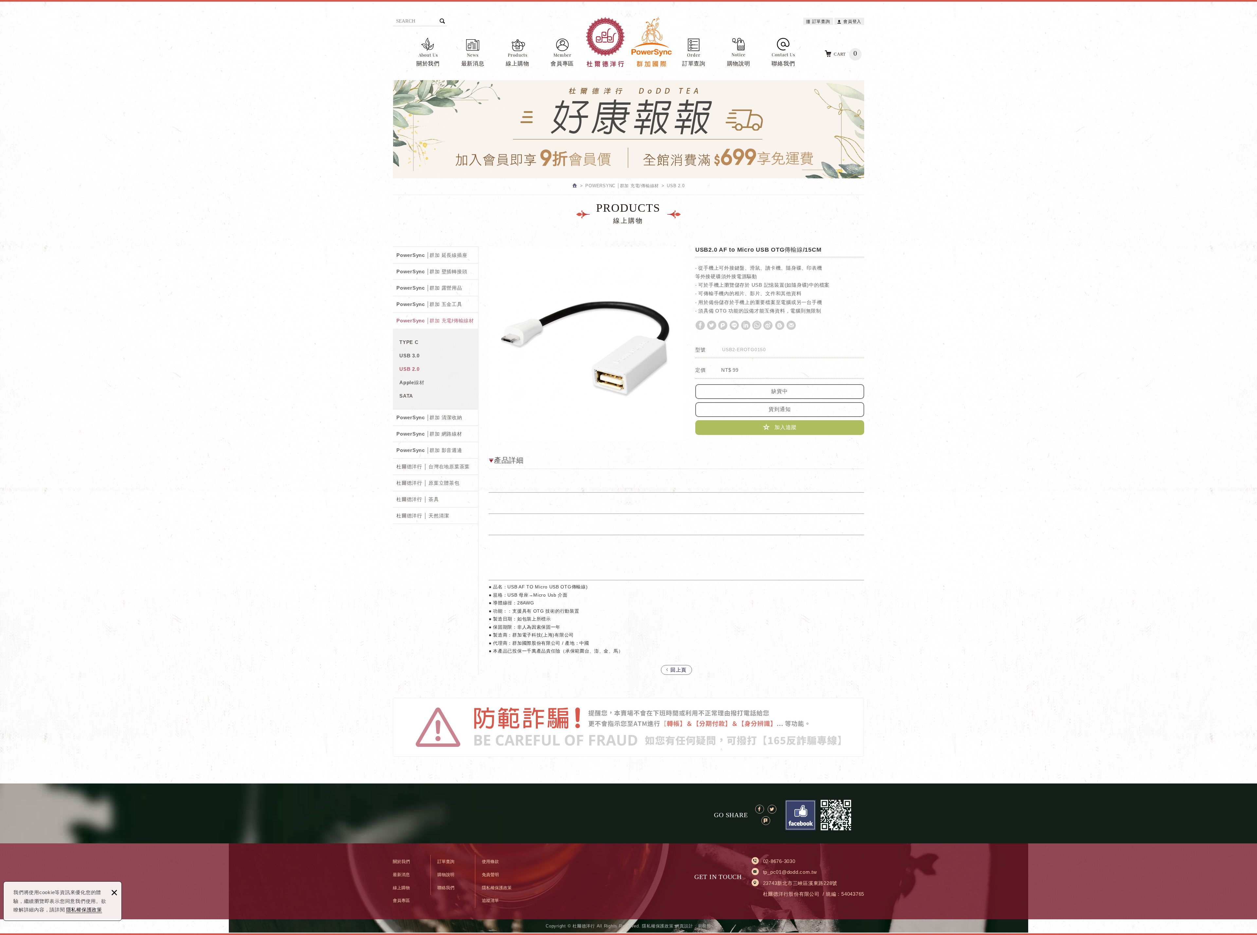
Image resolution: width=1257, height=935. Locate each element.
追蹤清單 (490, 900)
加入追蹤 (785, 427)
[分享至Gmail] (791, 325)
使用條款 (490, 861)
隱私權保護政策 (84, 909)
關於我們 (428, 63)
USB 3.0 (409, 355)
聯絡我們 (783, 63)
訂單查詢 (821, 21)
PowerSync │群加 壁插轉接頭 (431, 271)
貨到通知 (780, 409)
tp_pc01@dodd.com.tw (790, 872)
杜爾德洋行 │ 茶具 (417, 499)
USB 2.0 (409, 369)
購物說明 (738, 63)
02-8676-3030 (779, 861)
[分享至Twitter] (712, 325)
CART (845, 53)
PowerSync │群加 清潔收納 (429, 417)
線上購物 (517, 63)
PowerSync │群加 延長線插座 (431, 255)
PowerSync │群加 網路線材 (429, 434)
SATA (406, 396)
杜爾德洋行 (629, 42)
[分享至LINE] (734, 325)
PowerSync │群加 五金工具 (429, 304)
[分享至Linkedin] (746, 325)
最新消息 (472, 63)
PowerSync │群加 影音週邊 (429, 450)
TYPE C (409, 342)
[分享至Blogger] (780, 325)
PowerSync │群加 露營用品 (429, 288)
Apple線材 (411, 382)
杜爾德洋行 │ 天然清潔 (422, 515)
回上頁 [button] (678, 670)
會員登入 (852, 21)
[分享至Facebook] (700, 325)
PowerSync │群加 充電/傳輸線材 (435, 320)
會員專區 (562, 63)
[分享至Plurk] (723, 325)
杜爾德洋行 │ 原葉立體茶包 (428, 483)
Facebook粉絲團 (800, 815)
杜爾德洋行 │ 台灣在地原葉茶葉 (433, 466)
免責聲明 (490, 874)
